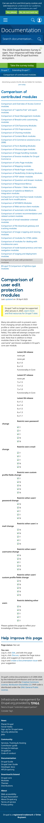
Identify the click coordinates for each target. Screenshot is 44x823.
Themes (4, 783)
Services (4, 743)
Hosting (22, 743)
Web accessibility (8, 794)
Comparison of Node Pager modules (17, 169)
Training (13, 743)
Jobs (3, 734)
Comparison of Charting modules (16, 132)
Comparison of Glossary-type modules (18, 149)
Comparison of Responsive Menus (16, 183)
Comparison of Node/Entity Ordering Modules (21, 173)
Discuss (15, 655)
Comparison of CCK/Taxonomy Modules (18, 125)
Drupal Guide (7, 761)
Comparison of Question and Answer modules (21, 180)
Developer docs (8, 767)
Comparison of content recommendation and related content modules (21, 214)
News (3, 720)
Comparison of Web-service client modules (20, 206)
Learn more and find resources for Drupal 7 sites (21, 312)
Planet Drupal (7, 724)
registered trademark (23, 814)
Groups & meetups (9, 748)
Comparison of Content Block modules (18, 136)
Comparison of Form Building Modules (18, 146)
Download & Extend (10, 774)
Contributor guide (9, 745)
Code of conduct (8, 753)
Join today (22, 84)
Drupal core (6, 778)
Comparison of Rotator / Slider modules (19, 187)
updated (9, 299)
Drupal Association (9, 796)
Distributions (7, 785)
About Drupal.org (9, 799)
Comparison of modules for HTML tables (19, 238)
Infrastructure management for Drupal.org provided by (20, 701)
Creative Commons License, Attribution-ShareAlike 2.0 (20, 683)
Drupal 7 (5, 70)
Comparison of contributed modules (20, 74)
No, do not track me (28, 12)
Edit (13, 652)
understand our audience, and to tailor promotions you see (24, 7)
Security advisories (9, 732)
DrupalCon (6, 750)
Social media (6, 726)
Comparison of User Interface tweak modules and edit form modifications (21, 198)
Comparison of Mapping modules (16, 166)
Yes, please (11, 12)
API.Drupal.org (7, 769)
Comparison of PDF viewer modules (17, 176)
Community (6, 739)
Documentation (21, 29)
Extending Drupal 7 (20, 70)
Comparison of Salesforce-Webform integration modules (17, 192)
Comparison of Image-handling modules (19, 153)
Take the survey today (22, 65)
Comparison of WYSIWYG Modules (16, 203)
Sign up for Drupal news (12, 729)
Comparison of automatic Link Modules (18, 210)
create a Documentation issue (24, 660)
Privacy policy (7, 804)
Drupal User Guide (9, 764)
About (4, 790)
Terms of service (8, 802)
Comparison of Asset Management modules (20, 116)
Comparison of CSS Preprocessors (16, 129)
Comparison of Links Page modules (17, 162)
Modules (5, 780)
